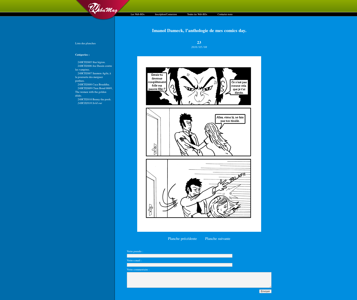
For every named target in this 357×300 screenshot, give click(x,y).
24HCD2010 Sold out (90, 103)
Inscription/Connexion (166, 14)
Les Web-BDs (138, 14)
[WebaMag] (103, 19)
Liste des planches (85, 43)
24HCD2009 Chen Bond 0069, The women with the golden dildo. (93, 91)
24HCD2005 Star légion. (91, 62)
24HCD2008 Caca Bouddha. (94, 84)
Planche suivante (217, 238)
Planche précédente (182, 238)
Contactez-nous (225, 14)
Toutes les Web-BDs (197, 14)
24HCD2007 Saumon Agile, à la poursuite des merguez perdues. (93, 76)
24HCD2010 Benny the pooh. (94, 99)
